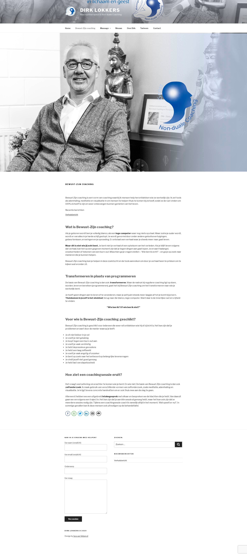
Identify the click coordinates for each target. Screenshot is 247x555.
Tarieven (144, 28)
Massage (104, 28)
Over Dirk (131, 28)
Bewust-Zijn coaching (85, 28)
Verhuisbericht (71, 214)
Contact (157, 28)
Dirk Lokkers (100, 10)
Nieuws (118, 28)
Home (67, 28)
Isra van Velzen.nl (80, 536)
